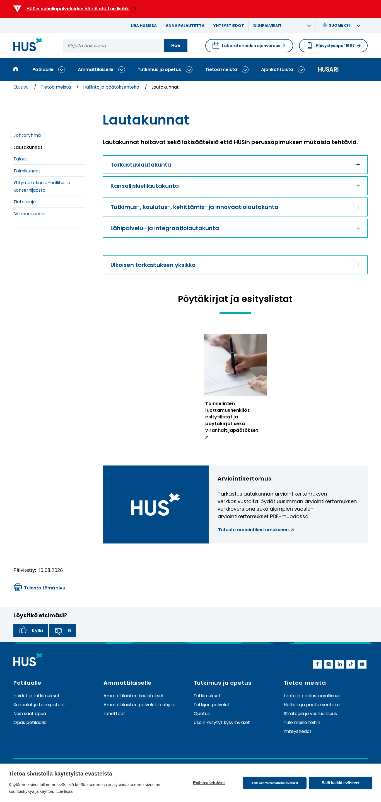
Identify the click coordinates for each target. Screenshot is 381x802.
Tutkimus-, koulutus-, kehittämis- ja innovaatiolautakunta (194, 207)
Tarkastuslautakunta (140, 165)
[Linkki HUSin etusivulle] (28, 45)
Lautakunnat (27, 147)
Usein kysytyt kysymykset (222, 722)
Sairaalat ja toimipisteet (39, 704)
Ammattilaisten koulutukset (133, 696)
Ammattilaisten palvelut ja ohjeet (139, 704)
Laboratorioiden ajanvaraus (246, 47)
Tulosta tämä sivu (44, 588)
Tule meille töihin (302, 722)
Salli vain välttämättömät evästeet (275, 782)
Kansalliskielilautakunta (144, 186)
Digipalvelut (267, 25)
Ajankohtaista (277, 69)
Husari (328, 69)
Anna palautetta (185, 25)
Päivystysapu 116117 (335, 45)
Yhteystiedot (228, 25)
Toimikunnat (26, 171)
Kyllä (37, 630)
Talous (20, 159)
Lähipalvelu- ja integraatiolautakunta (164, 228)
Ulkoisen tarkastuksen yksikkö (153, 265)
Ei (69, 630)
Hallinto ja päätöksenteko (111, 87)
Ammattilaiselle (96, 69)
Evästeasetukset (209, 782)
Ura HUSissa (144, 25)
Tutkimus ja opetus (159, 69)
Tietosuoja (24, 202)
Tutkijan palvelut (212, 704)
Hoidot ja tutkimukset (36, 696)
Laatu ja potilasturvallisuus (312, 696)
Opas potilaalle (30, 722)
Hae (175, 45)
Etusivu (21, 87)
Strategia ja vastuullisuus (310, 713)
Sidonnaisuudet (29, 214)
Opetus (202, 713)
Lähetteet (114, 713)
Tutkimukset (207, 696)
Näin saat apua (29, 713)
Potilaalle (43, 69)
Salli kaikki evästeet (341, 782)
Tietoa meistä (221, 69)
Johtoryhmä (27, 135)
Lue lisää (64, 791)
